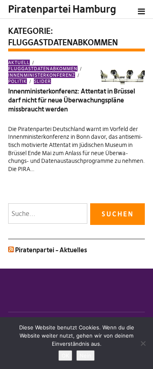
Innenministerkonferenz (41, 75)
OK (65, 355)
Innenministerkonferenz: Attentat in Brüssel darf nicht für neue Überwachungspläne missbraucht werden (71, 100)
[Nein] (143, 343)
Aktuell (19, 62)
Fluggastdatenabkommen (43, 68)
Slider (42, 81)
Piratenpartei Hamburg (62, 9)
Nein (85, 355)
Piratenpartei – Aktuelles (51, 250)
